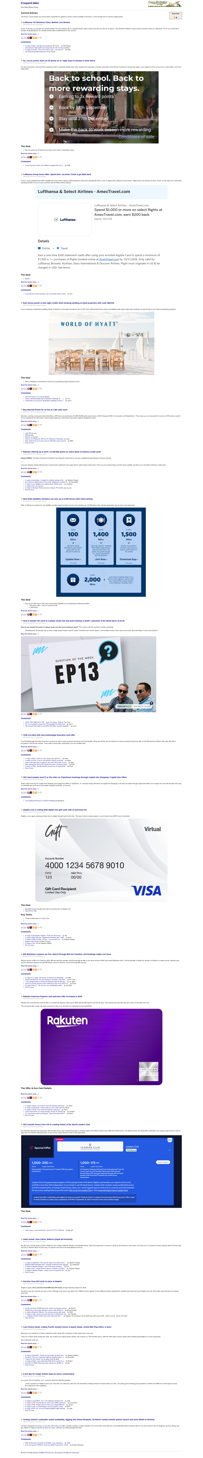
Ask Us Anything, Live (36, 1380)
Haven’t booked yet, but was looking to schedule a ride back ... (46, 979)
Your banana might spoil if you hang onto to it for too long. (44, 48)
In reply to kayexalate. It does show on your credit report (44, 1107)
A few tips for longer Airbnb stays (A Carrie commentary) (48, 1374)
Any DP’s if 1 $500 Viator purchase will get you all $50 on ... (45, 1363)
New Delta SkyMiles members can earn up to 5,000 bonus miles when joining (58, 499)
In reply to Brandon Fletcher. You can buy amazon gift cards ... (46, 1312)
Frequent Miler (30, 3)
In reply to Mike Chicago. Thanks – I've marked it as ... (43, 939)
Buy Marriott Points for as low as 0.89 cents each (45, 410)
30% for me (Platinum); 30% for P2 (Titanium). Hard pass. (44, 439)
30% (26, 435)
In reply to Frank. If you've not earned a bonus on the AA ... (45, 760)
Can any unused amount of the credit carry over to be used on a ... (47, 983)
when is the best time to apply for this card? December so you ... (46, 762)
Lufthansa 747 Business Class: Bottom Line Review (46, 22)
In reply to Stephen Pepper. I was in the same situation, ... (44, 1266)
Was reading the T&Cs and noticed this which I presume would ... (47, 764)
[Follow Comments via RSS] (41, 38)
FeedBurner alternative (71, 1452)
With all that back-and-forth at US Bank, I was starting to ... (44, 1443)
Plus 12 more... (30, 1272)
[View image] (88, 712)
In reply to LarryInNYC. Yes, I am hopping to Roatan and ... (45, 1401)
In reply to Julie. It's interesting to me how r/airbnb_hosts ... (45, 1406)
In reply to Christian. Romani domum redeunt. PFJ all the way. (46, 488)
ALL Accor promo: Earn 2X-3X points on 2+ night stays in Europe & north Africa (59, 61)
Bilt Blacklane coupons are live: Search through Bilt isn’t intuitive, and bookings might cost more (67, 954)
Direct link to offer (31, 911)
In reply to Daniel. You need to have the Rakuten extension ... (45, 1106)
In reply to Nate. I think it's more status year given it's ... (43, 758)
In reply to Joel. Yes (31, 943)
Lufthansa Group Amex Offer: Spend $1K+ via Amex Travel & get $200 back (57, 174)
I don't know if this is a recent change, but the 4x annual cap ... (46, 1111)
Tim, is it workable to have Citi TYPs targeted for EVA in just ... (45, 724)
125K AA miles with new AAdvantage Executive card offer (49, 735)
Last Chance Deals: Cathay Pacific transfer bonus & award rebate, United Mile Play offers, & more (67, 1327)
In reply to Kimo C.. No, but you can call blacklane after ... (44, 985)
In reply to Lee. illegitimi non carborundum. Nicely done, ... (44, 484)
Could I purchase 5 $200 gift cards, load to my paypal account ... (46, 1308)
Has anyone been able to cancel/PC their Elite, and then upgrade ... (47, 726)
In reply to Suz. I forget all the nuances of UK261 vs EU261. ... (46, 1268)
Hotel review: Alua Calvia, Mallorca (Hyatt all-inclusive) (47, 1239)
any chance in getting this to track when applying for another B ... (47, 482)
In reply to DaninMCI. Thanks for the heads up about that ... (45, 1355)
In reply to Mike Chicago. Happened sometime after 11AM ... (45, 937)
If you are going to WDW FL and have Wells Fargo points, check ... (47, 1445)
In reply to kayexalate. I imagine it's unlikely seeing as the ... (45, 480)
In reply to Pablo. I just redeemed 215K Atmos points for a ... (45, 1361)
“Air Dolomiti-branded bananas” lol (36, 51)
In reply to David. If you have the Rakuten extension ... (43, 1109)
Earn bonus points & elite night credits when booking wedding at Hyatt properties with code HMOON (68, 303)
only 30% (28, 433)
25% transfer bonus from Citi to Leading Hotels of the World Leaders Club (56, 1124)
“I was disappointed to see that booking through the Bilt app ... (46, 981)
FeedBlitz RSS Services (46, 1452)
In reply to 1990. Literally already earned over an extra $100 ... (46, 766)
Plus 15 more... (30, 443)
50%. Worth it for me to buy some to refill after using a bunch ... (46, 441)
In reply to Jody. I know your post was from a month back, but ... (46, 1314)
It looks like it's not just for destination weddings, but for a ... (45, 400)
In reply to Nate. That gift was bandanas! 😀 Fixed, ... (43, 46)
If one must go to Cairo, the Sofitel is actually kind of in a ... (44, 165)
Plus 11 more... (30, 987)
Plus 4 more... (29, 768)
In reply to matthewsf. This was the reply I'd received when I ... (46, 1263)
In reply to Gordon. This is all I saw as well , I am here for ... (45, 49)
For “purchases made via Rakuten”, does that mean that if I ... (46, 1113)
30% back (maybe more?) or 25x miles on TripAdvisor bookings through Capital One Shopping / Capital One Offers (75, 777)
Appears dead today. (32, 941)
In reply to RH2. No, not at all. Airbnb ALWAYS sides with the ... (46, 1408)
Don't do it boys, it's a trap (34, 397)
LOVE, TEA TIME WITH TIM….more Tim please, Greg (43, 722)
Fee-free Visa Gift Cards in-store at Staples (42, 1281)
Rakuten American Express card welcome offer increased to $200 (52, 996)
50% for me (29, 437)
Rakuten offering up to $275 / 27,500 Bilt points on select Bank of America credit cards (62, 452)
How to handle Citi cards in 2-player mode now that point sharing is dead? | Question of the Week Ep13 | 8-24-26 (73, 621)
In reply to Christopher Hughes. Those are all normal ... (43, 935)
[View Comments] (38, 38)
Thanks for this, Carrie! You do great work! (39, 1359)
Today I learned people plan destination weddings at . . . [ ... (45, 398)
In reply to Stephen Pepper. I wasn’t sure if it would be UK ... (45, 1270)
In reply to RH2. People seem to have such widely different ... (45, 1405)
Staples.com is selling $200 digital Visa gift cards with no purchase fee (55, 810)
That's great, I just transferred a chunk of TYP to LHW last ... (45, 1230)
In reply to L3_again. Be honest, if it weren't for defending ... (45, 978)
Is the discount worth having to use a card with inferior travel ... (46, 294)
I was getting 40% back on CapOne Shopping (40, 800)
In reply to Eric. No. (31, 486)
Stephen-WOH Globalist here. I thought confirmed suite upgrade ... (47, 1264)
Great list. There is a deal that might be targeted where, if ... (45, 1357)
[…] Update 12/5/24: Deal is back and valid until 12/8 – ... (44, 1316)
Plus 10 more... (30, 1115)
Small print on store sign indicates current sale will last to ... (45, 1310)
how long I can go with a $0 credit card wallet (50, 1426)
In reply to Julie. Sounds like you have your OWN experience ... (46, 1403)
